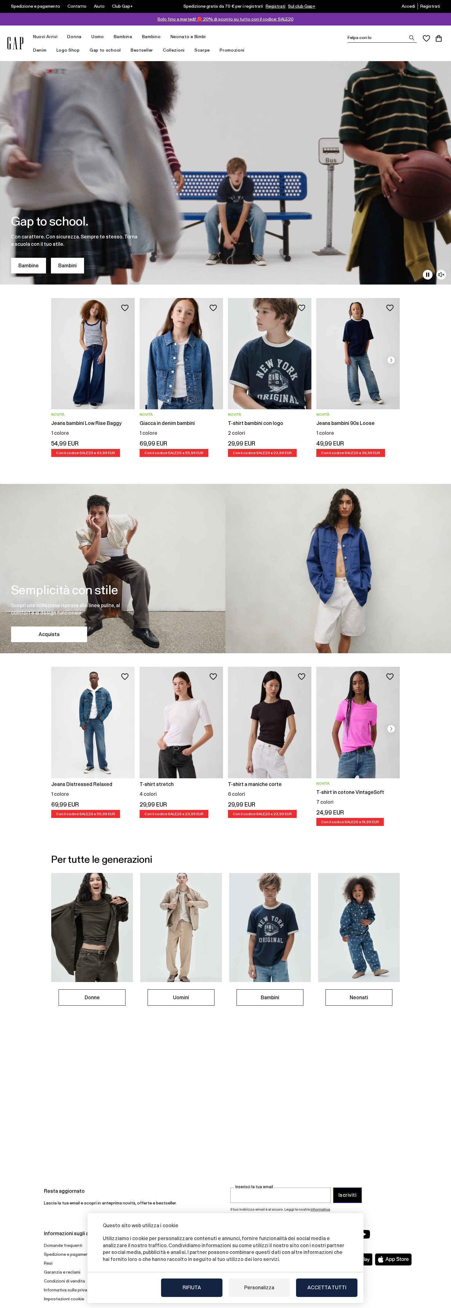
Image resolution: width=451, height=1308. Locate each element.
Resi (48, 1263)
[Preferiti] (426, 38)
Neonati (359, 997)
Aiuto (99, 6)
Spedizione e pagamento (35, 6)
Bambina (123, 36)
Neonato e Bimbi (188, 36)
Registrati (275, 6)
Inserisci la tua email (254, 1186)
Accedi (408, 6)
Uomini (181, 997)
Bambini (67, 266)
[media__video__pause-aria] (428, 275)
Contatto (77, 6)
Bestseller (142, 50)
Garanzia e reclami (62, 1272)
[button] (391, 360)
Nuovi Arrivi (45, 36)
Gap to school (105, 50)
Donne (92, 997)
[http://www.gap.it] (15, 43)
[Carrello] (438, 38)
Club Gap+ (122, 6)
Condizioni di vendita (64, 1281)
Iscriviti (347, 1195)
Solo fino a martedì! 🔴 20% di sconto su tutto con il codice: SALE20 (225, 19)
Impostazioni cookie (64, 1298)
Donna (74, 36)
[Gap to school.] (225, 173)
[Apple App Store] (393, 1259)
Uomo (97, 36)
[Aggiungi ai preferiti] (125, 308)
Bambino (151, 36)
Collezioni (174, 50)
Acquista (49, 634)
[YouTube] (364, 1234)
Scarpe (202, 50)
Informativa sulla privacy (68, 1289)
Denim (40, 50)
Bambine (28, 266)
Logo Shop (68, 50)
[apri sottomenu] (60, 37)
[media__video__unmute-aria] (441, 275)
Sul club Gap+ (301, 6)
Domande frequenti (63, 1245)
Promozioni (232, 50)
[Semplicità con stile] (225, 568)
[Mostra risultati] (411, 37)
